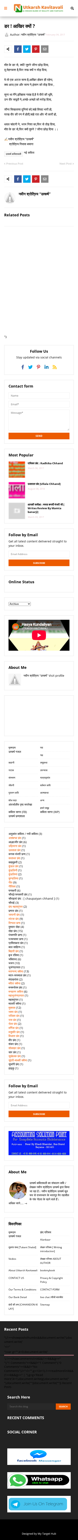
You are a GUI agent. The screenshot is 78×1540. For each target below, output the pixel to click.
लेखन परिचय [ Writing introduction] (51, 1249)
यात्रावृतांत (45, 777)
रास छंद (12, 1020)
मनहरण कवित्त (16, 991)
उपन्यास (44, 770)
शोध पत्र (13, 800)
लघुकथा (43, 762)
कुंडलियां (13, 874)
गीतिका (12, 886)
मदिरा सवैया (14, 983)
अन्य (42, 800)
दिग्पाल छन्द (14, 923)
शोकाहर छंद (15, 1048)
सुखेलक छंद (15, 1056)
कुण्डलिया (13, 878)
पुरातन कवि (14, 792)
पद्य (41, 747)
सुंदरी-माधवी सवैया (18, 1060)
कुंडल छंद (14, 866)
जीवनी (11, 785)
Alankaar (45, 1239)
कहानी (11, 762)
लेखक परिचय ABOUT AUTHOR (50, 1261)
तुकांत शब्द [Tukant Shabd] (22, 1247)
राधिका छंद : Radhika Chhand (45, 463)
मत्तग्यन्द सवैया (16, 971)
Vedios (12, 1259)
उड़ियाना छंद (15, 846)
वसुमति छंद (14, 1032)
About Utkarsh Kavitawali (23, 1270)
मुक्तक (12, 1008)
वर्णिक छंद (14, 1028)
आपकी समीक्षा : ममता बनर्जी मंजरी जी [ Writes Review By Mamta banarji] (46, 508)
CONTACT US (16, 1278)
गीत (10, 882)
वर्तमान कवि (45, 785)
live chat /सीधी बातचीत (51, 1297)
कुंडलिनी (13, 870)
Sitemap (45, 1304)
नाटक (12, 770)
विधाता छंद (14, 1036)
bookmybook (47, 1270)
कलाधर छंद (14, 858)
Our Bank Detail (18, 1297)
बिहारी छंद (14, 951)
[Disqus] (39, 282)
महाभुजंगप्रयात (16, 995)
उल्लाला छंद (15, 850)
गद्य (41, 755)
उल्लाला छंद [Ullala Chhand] (44, 484)
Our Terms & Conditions (22, 1289)
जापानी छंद (14, 915)
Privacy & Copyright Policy (51, 1280)
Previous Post (14, 163)
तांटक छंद (14, 919)
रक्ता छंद (13, 1012)
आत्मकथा (44, 792)
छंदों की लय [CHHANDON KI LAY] (23, 1306)
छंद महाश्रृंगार (16, 906)
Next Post (65, 163)
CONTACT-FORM (49, 1289)
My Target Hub (47, 1533)
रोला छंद (13, 1024)
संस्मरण (12, 777)
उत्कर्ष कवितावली (13, 154)
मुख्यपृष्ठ (12, 747)
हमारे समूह (44, 808)
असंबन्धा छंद (15, 838)
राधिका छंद (14, 1016)
